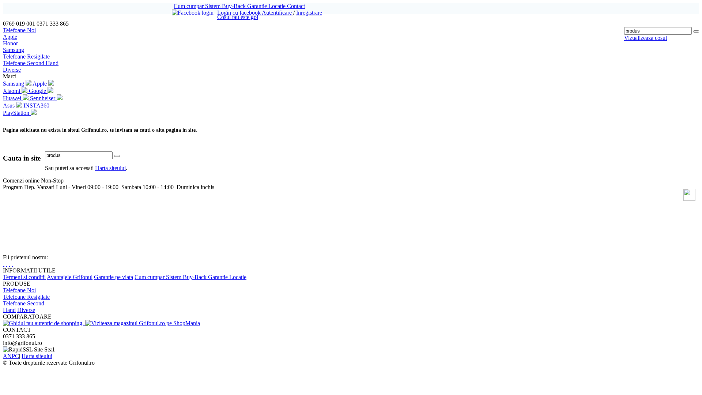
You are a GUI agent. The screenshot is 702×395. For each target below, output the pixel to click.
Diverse (12, 70)
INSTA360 (36, 105)
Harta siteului (110, 168)
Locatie (277, 6)
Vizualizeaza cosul (645, 38)
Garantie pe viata (113, 277)
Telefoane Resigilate (26, 56)
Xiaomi (12, 91)
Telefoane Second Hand (30, 63)
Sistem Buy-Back (226, 6)
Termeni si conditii (24, 277)
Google (38, 91)
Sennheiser (43, 98)
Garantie (257, 6)
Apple (10, 37)
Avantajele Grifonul (70, 277)
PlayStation (17, 113)
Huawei (13, 98)
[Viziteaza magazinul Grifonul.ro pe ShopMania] (142, 323)
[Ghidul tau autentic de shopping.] (44, 323)
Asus (9, 105)
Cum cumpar (189, 6)
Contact (296, 6)
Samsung (13, 50)
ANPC (11, 356)
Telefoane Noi (19, 30)
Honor (10, 43)
